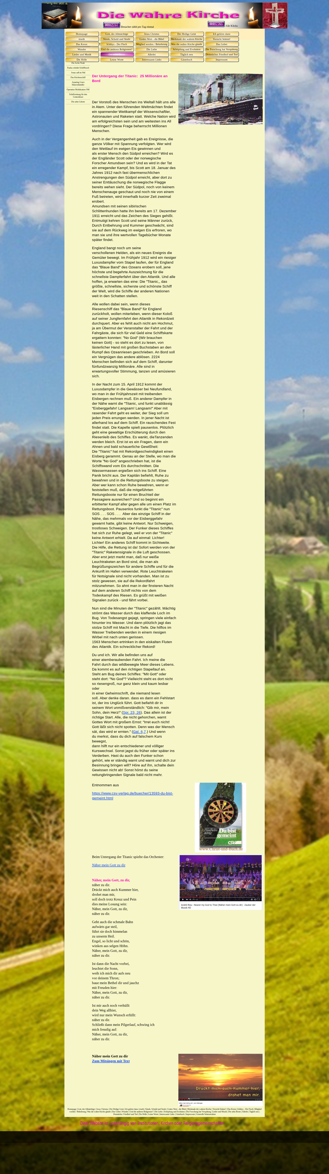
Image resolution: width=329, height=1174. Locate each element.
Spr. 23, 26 (132, 712)
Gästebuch (180, 1114)
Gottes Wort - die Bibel (176, 1109)
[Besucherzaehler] (216, 25)
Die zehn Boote (234, 1111)
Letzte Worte (153, 1114)
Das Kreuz (231, 1109)
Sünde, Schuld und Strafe (155, 1109)
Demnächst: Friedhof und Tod (125, 1114)
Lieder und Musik (219, 1111)
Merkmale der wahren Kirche (199, 1109)
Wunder (125, 1111)
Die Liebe (158, 1111)
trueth (141, 1109)
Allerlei (245, 1111)
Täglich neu (254, 1111)
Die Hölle (143, 1114)
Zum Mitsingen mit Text (111, 1061)
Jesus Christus (102, 1109)
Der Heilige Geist (116, 1109)
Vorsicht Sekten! (219, 1109)
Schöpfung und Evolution (174, 1111)
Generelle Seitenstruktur (206, 1114)
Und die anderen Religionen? (141, 1111)
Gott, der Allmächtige (86, 1109)
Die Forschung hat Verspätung (198, 1111)
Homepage (72, 1109)
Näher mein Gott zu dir (108, 865)
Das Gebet (116, 1111)
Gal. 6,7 (139, 732)
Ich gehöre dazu (131, 1109)
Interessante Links (167, 1114)
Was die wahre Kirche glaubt (99, 1111)
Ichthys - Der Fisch (245, 1109)
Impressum (190, 1114)
